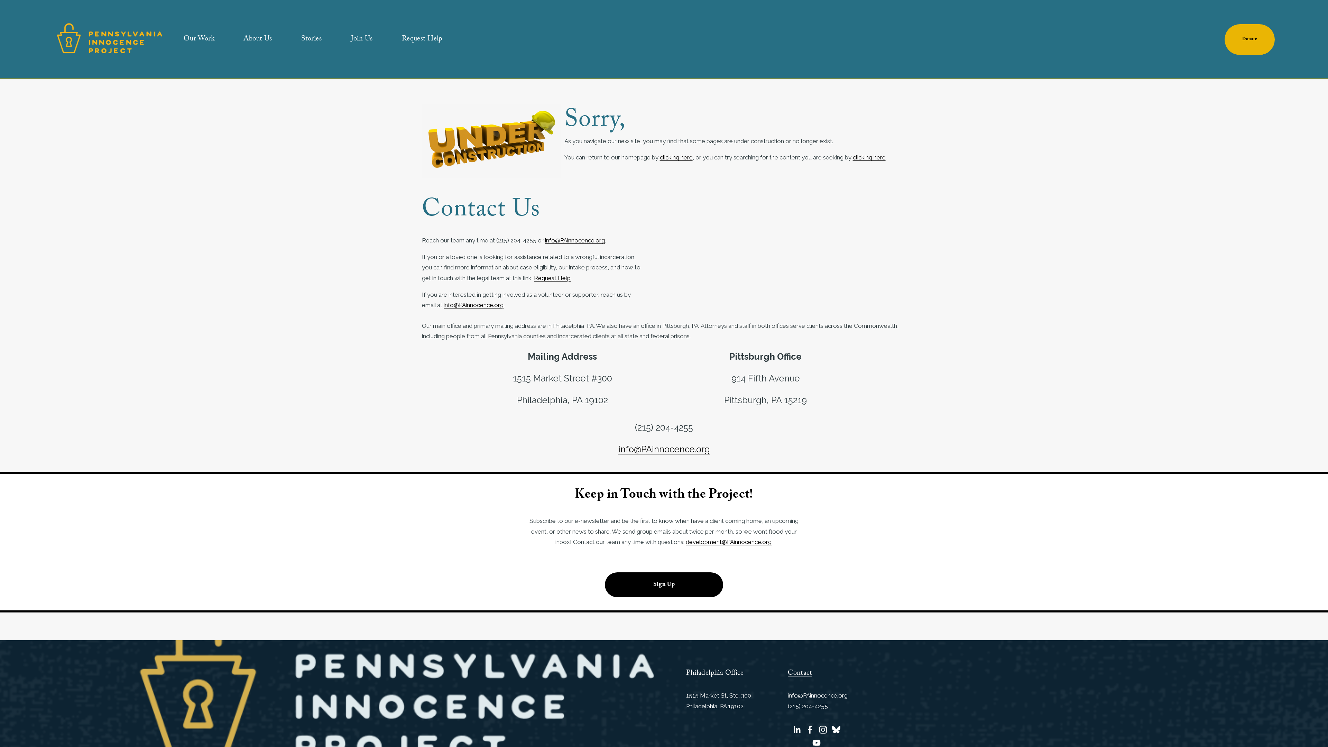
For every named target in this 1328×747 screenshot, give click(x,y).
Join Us (362, 39)
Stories (311, 39)
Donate (1249, 39)
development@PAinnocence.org (729, 541)
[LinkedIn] (797, 730)
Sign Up (664, 585)
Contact (800, 674)
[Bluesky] (836, 730)
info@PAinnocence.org (575, 240)
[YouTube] (816, 743)
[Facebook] (810, 730)
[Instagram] (823, 730)
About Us (257, 39)
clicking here (676, 157)
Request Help (422, 39)
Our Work (199, 39)
